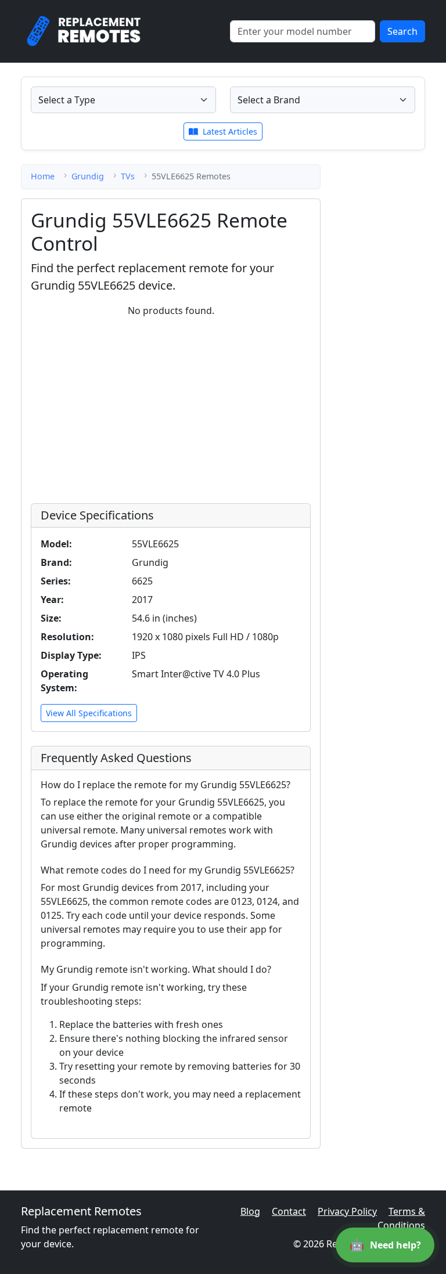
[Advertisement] (171, 408)
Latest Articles (228, 131)
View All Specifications (89, 713)
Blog (250, 1211)
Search (402, 31)
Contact (289, 1211)
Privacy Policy (347, 1211)
